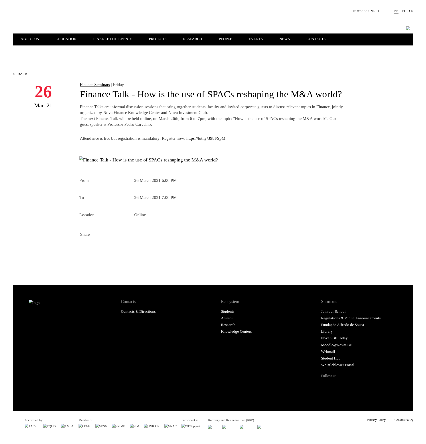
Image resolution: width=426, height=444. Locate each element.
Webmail (328, 352)
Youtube (370, 386)
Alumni (227, 318)
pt (404, 11)
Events (256, 39)
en (396, 11)
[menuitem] (38, 38)
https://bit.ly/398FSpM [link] (205, 138)
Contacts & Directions (138, 311)
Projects (157, 39)
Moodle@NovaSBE (336, 345)
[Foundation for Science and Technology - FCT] (212, 427)
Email (120, 247)
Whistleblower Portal (337, 365)
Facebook (84, 247)
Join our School (333, 311)
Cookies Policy (403, 420)
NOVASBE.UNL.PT (366, 11)
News (284, 39)
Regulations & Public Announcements (351, 318)
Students (228, 311)
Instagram (348, 386)
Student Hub (331, 358)
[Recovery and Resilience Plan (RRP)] (228, 427)
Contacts (315, 39)
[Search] (408, 28)
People (225, 39)
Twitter (96, 247)
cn (411, 11)
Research (192, 39)
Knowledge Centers (236, 331)
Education (66, 39)
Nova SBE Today (334, 338)
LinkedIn (108, 247)
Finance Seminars (95, 84)
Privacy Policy (376, 420)
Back (20, 74)
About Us (30, 39)
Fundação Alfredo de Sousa (342, 325)
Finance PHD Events (112, 39)
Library (327, 331)
